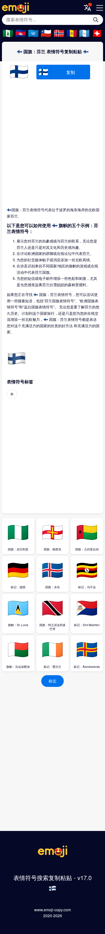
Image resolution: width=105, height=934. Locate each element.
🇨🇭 (97, 33)
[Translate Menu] (87, 8)
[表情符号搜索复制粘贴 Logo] (52, 856)
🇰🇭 (20, 33)
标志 (52, 681)
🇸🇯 (58, 33)
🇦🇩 (71, 33)
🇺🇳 (33, 33)
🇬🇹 (84, 33)
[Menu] (99, 8)
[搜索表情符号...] (95, 19)
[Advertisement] (52, 140)
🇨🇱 (46, 33)
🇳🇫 (7, 33)
